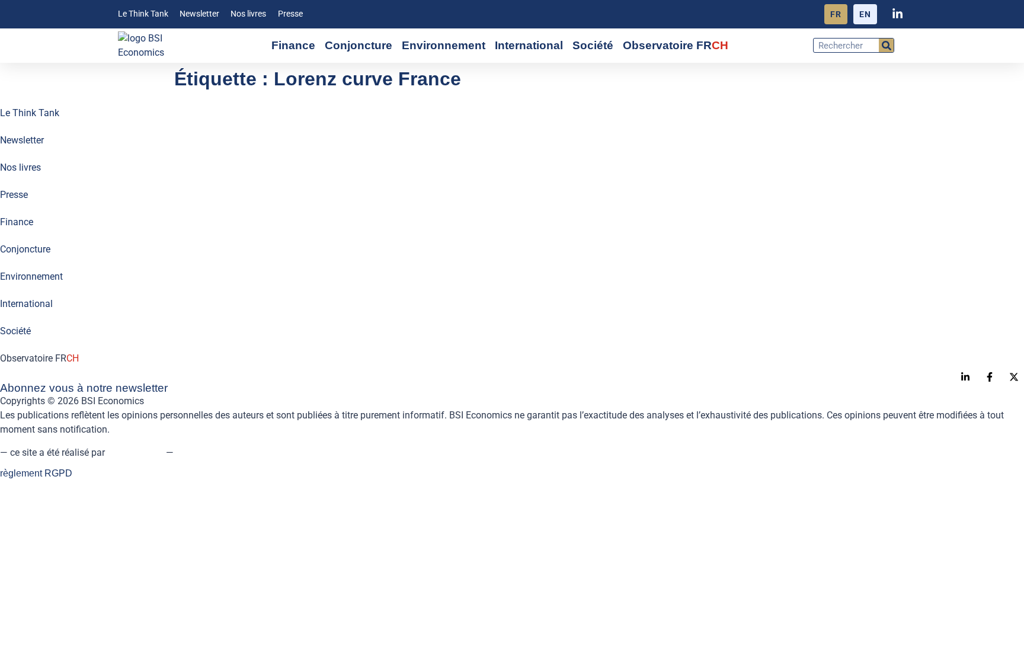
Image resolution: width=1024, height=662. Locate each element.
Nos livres (248, 14)
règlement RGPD (36, 473)
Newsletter (199, 14)
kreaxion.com (135, 452)
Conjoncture (358, 45)
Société (592, 45)
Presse (290, 14)
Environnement (443, 45)
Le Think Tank (143, 14)
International (529, 45)
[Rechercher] (886, 45)
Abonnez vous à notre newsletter (84, 388)
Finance (293, 45)
